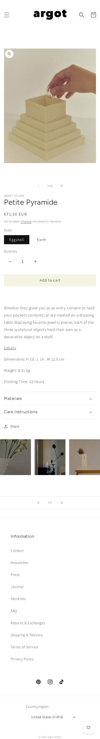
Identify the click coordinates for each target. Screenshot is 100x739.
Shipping (26, 221)
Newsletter (20, 562)
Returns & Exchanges (28, 623)
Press (15, 574)
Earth (41, 239)
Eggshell (16, 239)
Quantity (10, 251)
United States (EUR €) (47, 717)
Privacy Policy (22, 659)
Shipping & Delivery (27, 635)
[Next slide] (62, 502)
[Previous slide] (38, 502)
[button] (7, 15)
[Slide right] (62, 186)
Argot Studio (54, 736)
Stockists (18, 598)
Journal (17, 586)
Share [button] (15, 426)
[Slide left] (38, 186)
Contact (17, 550)
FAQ (14, 610)
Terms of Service (24, 647)
